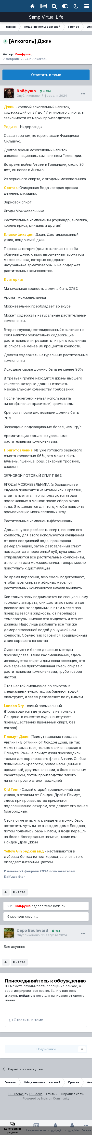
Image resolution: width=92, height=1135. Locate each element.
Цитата (19, 892)
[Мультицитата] (6, 892)
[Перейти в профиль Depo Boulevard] (9, 933)
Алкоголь (39, 59)
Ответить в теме (46, 75)
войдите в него (31, 995)
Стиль (50, 1094)
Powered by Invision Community (46, 1098)
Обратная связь (72, 1094)
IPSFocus (35, 1094)
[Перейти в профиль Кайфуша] (9, 93)
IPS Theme (16, 1094)
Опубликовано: (42, 95)
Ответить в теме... (29, 1020)
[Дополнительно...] (83, 94)
